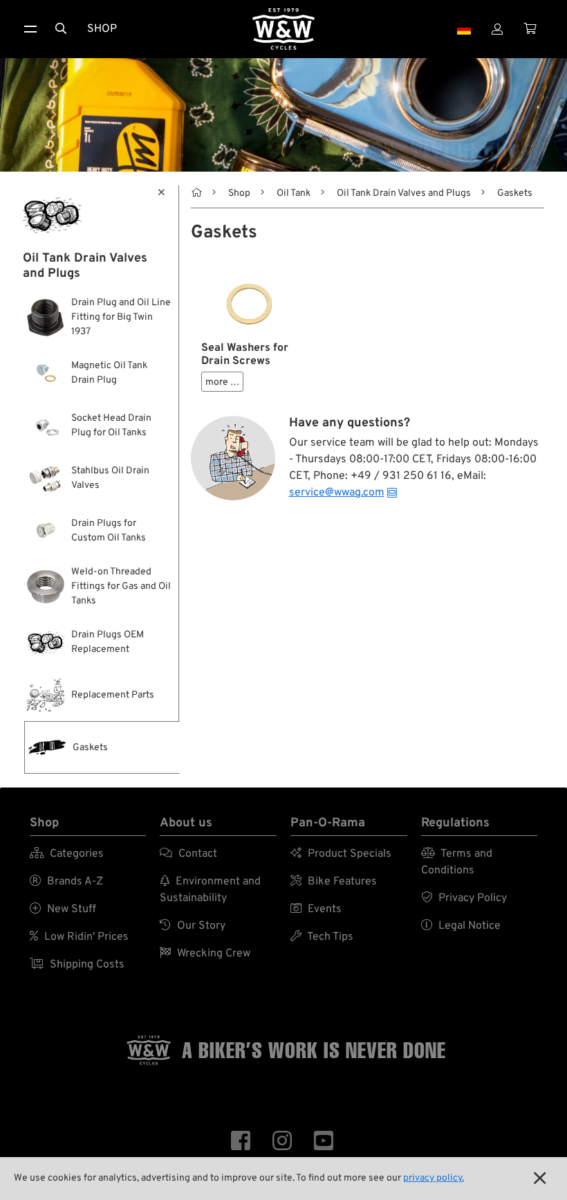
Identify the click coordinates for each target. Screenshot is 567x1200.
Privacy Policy (464, 898)
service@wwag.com (336, 493)
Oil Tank (293, 193)
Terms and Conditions (456, 862)
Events (316, 909)
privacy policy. (433, 1178)
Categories (67, 854)
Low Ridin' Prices (79, 937)
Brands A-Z (66, 882)
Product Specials (340, 854)
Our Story (192, 926)
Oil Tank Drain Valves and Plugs (404, 193)
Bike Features (333, 882)
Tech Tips (321, 937)
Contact (188, 854)
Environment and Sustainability (210, 890)
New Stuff (63, 909)
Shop (102, 29)
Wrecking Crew (205, 954)
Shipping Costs (77, 965)
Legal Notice (461, 926)
